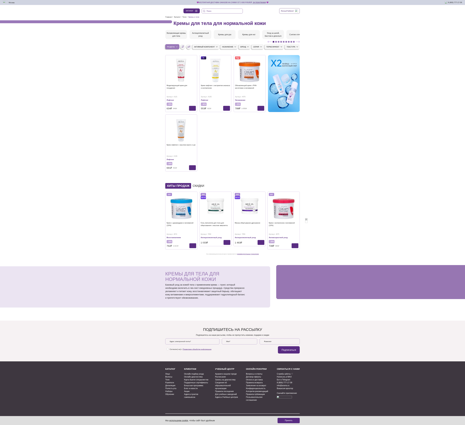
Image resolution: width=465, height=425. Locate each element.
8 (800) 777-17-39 (454, 2)
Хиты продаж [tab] (178, 185)
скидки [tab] (198, 185)
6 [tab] (286, 42)
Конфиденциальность (255, 388)
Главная (168, 17)
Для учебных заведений (226, 394)
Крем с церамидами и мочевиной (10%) (180, 224)
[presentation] (158, 220)
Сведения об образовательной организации (223, 385)
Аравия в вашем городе (226, 374)
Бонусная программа (193, 385)
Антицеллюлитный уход (211, 237)
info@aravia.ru (283, 385)
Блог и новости (191, 388)
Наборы (169, 391)
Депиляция (170, 385)
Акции (187, 391)
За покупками (259, 2)
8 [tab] (291, 42)
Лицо (167, 374)
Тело (184, 17)
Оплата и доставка (254, 380)
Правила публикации (255, 394)
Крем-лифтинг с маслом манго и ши (181, 145)
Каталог (177, 17)
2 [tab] (276, 42)
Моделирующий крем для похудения (177, 86)
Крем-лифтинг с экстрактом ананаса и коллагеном (215, 86)
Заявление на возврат (256, 385)
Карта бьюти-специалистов (196, 380)
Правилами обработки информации (197, 349)
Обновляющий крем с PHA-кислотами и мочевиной (246, 86)
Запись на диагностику (225, 380)
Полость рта (170, 388)
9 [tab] (294, 42)
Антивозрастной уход (278, 237)
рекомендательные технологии (248, 254)
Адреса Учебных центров (226, 397)
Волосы (168, 377)
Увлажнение (240, 100)
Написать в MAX (284, 377)
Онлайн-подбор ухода (194, 374)
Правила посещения (224, 391)
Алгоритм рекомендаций (257, 391)
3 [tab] (278, 42)
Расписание (220, 377)
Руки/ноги (169, 383)
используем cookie (178, 420)
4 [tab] (281, 42)
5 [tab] (283, 42)
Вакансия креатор (285, 388)
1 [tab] (273, 42)
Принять (288, 420)
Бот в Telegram (283, 380)
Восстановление (174, 237)
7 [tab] (289, 42)
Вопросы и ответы (254, 374)
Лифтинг (170, 100)
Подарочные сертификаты (196, 383)
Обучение (169, 394)
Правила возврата (254, 383)
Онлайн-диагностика (193, 377)
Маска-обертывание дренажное (247, 223)
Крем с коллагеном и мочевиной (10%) (282, 224)
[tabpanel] (176, 34)
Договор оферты (253, 377)
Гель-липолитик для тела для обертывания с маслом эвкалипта (214, 224)
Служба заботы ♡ (285, 374)
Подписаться (289, 350)
